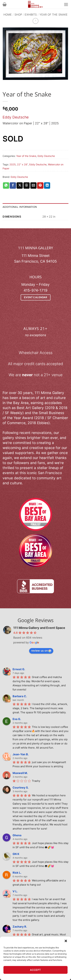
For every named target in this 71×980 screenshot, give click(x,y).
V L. (15, 891)
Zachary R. (20, 926)
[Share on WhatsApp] (6, 185)
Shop (18, 14)
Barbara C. (20, 696)
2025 (12, 164)
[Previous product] (35, 21)
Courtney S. (21, 787)
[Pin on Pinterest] (40, 185)
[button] (66, 941)
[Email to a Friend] (33, 185)
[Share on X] (20, 185)
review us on (39, 650)
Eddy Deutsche (16, 117)
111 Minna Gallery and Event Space (39, 628)
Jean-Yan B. (21, 754)
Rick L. (17, 872)
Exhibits (31, 14)
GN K (16, 854)
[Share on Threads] (26, 185)
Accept (35, 970)
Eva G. (17, 719)
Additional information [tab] (20, 206)
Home (7, 14)
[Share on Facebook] (13, 185)
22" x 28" (22, 164)
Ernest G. (19, 669)
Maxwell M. (20, 773)
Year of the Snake (53, 14)
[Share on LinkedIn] (47, 185)
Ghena (17, 835)
